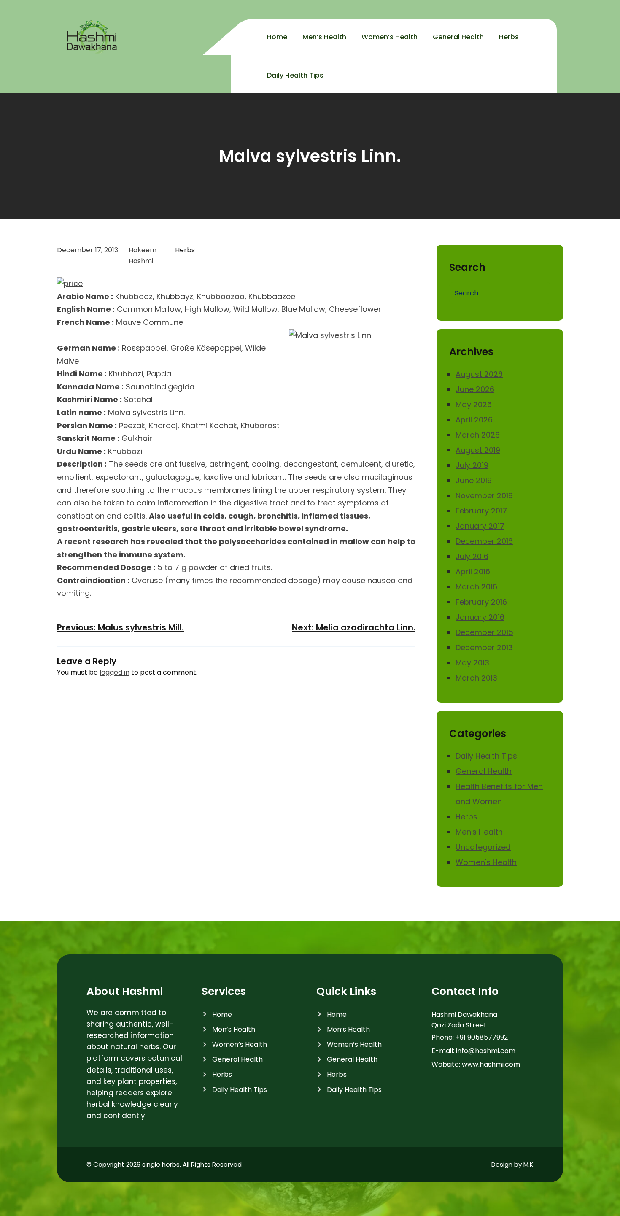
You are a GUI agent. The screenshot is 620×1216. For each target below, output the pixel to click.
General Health (484, 771)
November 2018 (484, 495)
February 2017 (481, 510)
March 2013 (476, 678)
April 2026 (474, 419)
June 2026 (475, 389)
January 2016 (480, 617)
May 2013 (472, 662)
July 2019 (472, 465)
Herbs (185, 250)
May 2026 (474, 404)
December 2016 (484, 541)
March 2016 (476, 586)
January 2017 (480, 526)
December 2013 (484, 647)
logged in (114, 672)
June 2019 (474, 480)
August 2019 (478, 450)
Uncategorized (483, 847)
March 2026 (478, 435)
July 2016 (472, 556)
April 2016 (473, 571)
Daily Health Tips (486, 756)
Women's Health (486, 862)
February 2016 (481, 602)
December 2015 (484, 632)
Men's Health (479, 832)
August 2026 (479, 374)
